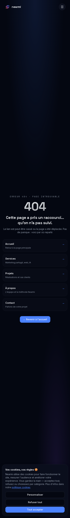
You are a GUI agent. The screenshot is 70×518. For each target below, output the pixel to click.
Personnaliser (35, 494)
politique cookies (21, 487)
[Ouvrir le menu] (62, 7)
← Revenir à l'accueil (35, 319)
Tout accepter (35, 509)
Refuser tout (35, 502)
